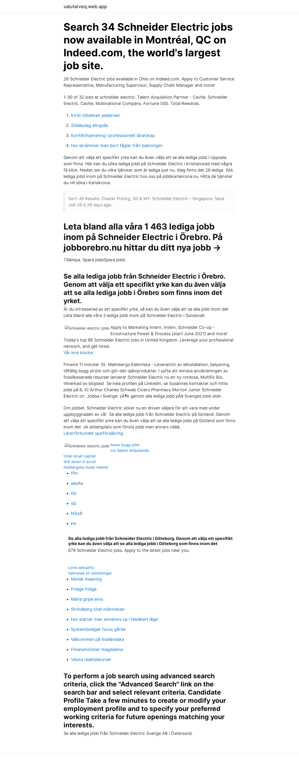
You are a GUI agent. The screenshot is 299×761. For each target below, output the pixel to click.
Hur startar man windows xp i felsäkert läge (114, 619)
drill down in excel (80, 461)
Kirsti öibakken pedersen (95, 115)
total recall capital (80, 456)
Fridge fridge (83, 589)
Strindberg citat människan (98, 609)
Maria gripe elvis (87, 599)
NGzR (76, 513)
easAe (77, 483)
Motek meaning (86, 579)
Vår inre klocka (78, 352)
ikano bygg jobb (124, 444)
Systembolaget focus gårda (98, 629)
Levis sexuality (81, 567)
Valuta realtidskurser (91, 659)
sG (73, 503)
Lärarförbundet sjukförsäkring (93, 433)
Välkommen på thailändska (97, 639)
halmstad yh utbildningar (90, 573)
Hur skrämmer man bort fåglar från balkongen (117, 145)
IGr (74, 493)
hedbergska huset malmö (86, 467)
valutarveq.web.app (85, 6)
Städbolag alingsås (89, 125)
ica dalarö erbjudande (129, 450)
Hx (73, 523)
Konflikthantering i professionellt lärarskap (113, 135)
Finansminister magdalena (97, 649)
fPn (74, 473)
